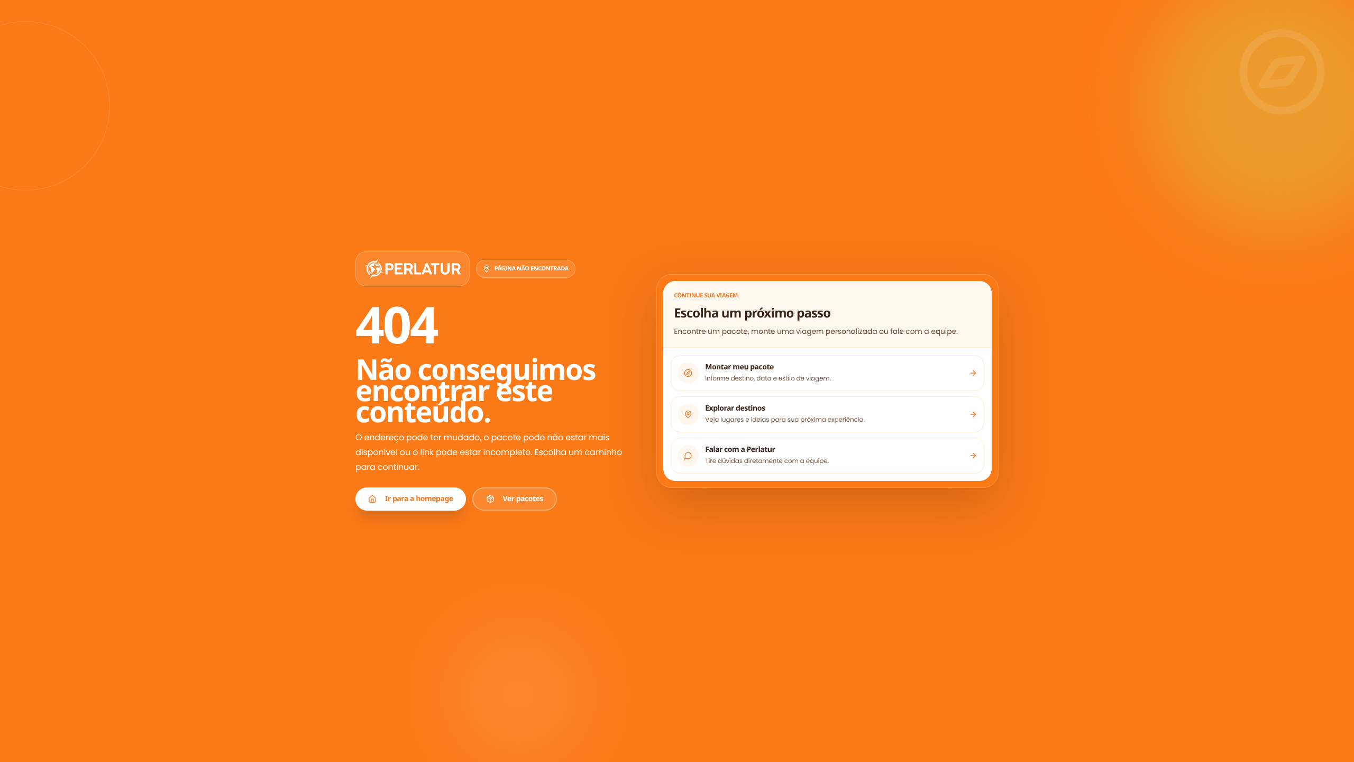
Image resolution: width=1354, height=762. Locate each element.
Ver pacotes (523, 499)
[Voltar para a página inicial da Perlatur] (412, 268)
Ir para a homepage (419, 499)
